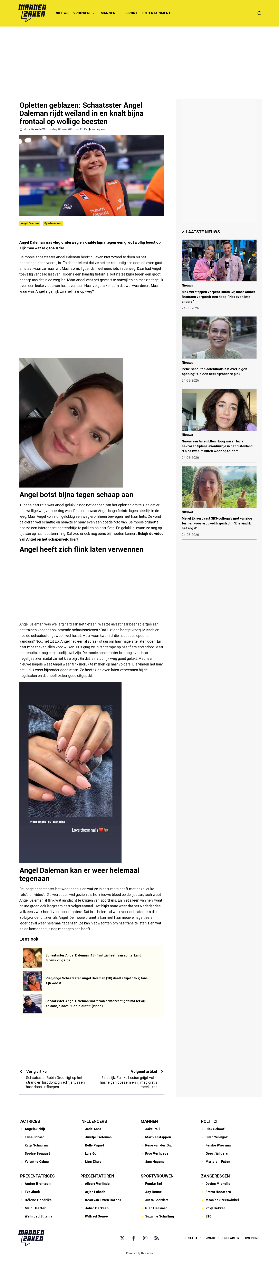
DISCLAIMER (230, 1238)
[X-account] (122, 1238)
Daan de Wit (38, 129)
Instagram (98, 129)
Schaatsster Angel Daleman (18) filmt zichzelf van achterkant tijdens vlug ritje (93, 957)
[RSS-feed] (156, 1238)
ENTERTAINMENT (156, 13)
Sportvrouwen (52, 223)
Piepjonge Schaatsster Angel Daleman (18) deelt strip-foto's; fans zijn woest (97, 980)
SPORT (131, 13)
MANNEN (108, 13)
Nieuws (187, 285)
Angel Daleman (30, 223)
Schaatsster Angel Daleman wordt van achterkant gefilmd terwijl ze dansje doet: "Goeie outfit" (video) (95, 1003)
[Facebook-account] (133, 1238)
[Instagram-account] (145, 1238)
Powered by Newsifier (139, 1253)
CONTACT (190, 1238)
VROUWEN (81, 13)
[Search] (259, 13)
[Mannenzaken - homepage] (32, 13)
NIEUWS (62, 13)
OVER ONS (252, 1238)
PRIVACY (209, 1238)
